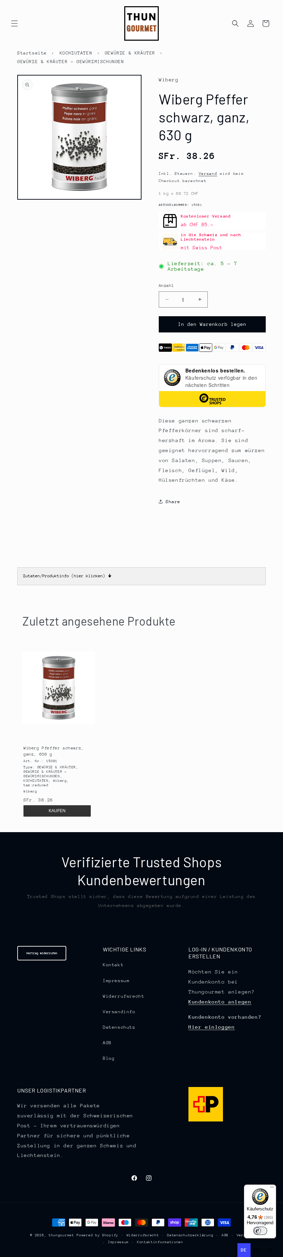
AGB (107, 1042)
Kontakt (113, 964)
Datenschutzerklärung (190, 1235)
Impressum (116, 980)
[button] (14, 23)
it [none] (270, 1250)
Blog (109, 1058)
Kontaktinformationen (160, 1242)
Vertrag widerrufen (41, 953)
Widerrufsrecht (123, 996)
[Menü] (272, 1189)
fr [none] (257, 1250)
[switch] (260, 1231)
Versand (208, 173)
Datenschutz (119, 1027)
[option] (257, 1250)
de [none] (244, 1250)
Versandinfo (119, 1011)
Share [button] (173, 501)
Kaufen (57, 810)
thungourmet (61, 1235)
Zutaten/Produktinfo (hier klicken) (67, 575)
